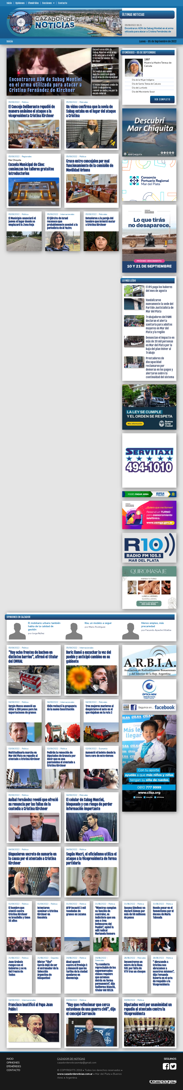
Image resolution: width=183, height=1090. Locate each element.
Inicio (9, 3)
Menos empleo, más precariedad (152, 625)
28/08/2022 (129, 958)
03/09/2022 (13, 748)
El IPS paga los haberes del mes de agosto (159, 289)
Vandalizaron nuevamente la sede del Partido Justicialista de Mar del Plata (160, 305)
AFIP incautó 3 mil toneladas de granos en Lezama (76, 911)
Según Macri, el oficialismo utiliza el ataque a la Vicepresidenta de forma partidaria (91, 858)
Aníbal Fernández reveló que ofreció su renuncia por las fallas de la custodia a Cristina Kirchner (33, 804)
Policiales (84, 102)
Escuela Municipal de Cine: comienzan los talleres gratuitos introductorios (31, 169)
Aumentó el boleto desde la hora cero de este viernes (100, 754)
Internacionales (67, 214)
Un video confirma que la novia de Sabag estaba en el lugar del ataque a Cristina (91, 111)
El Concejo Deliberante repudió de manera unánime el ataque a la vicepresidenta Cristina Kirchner (31, 111)
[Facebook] (166, 1068)
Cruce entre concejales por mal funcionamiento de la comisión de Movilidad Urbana (89, 165)
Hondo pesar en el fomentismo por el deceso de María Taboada (163, 912)
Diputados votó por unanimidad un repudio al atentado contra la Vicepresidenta (148, 1009)
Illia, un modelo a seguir (98, 623)
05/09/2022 (13, 102)
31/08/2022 (100, 904)
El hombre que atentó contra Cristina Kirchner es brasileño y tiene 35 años (19, 914)
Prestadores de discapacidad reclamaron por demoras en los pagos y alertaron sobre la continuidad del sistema (160, 367)
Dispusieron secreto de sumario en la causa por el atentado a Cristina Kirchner (32, 858)
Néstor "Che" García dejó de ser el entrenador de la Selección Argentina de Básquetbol (47, 970)
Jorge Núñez (38, 633)
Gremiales (99, 960)
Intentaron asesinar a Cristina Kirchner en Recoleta (47, 912)
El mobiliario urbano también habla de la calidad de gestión (44, 626)
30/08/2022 (71, 958)
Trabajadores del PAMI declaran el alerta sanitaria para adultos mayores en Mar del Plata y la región (159, 324)
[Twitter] (173, 1068)
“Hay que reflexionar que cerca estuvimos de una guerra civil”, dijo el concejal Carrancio (90, 1009)
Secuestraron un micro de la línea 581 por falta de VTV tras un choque (134, 966)
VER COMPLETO (162, 99)
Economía (103, 748)
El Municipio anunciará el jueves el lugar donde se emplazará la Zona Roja (22, 221)
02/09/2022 (52, 748)
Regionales (26, 156)
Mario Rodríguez (97, 627)
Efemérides (33, 3)
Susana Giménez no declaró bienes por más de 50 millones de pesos (134, 912)
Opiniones (19, 3)
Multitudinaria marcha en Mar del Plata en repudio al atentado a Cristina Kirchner (24, 756)
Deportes (54, 958)
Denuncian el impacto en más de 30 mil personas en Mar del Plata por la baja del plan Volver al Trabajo (160, 345)
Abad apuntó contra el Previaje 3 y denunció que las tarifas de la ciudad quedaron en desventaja (76, 970)
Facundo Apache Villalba (158, 630)
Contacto (62, 3)
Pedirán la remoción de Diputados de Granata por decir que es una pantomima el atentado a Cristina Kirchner (61, 759)
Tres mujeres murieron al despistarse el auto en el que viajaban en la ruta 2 (99, 709)
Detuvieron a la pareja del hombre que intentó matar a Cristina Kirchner (100, 221)
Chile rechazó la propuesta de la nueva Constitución (61, 707)
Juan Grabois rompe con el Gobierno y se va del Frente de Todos (17, 968)
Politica (25, 102)
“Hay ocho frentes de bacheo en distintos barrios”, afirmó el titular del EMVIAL (33, 657)
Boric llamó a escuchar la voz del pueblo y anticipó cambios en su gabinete (88, 657)
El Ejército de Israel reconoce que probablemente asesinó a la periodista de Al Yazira (62, 223)
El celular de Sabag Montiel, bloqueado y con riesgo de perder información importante (89, 804)
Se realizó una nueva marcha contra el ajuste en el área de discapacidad (148, 32)
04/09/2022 (13, 702)
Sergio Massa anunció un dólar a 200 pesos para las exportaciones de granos (22, 709)
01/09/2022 (13, 904)
